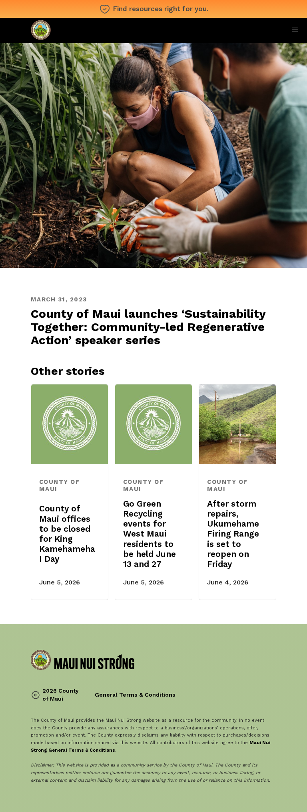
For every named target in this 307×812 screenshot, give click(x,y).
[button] (295, 30)
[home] (82, 30)
